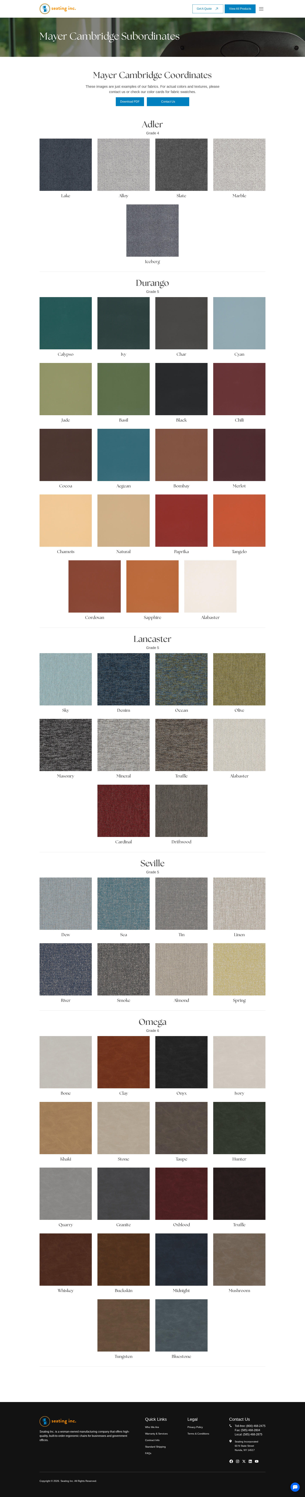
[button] (261, 9)
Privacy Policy (195, 1427)
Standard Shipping (155, 1446)
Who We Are (152, 1427)
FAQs (148, 1453)
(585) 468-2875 (252, 1434)
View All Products (240, 8)
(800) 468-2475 (255, 1425)
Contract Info (152, 1440)
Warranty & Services (156, 1433)
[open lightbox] (66, 165)
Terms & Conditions (198, 1433)
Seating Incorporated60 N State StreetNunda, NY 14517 (246, 1445)
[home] (58, 9)
